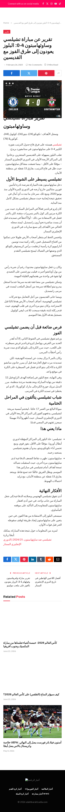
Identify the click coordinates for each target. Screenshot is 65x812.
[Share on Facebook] (11, 73)
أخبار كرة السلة (22, 793)
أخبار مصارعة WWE (40, 793)
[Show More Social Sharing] (58, 73)
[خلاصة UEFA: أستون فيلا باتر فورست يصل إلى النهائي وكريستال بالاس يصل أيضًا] (32, 721)
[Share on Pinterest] (46, 73)
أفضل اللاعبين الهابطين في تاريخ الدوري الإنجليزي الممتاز (47, 582)
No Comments (35, 64)
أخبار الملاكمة (47, 789)
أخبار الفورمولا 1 (31, 789)
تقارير (7, 32)
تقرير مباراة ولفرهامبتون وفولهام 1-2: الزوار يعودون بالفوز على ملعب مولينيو (17, 582)
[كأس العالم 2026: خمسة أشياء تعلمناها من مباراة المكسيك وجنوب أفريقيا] (32, 621)
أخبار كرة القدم (15, 789)
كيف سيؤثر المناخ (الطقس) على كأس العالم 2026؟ (31, 694)
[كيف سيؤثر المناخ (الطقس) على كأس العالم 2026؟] (32, 673)
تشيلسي (57, 144)
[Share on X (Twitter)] (29, 73)
